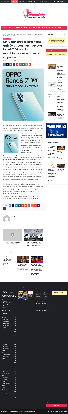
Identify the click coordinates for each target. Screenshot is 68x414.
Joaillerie (5, 379)
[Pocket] (30, 64)
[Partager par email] (38, 205)
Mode (30, 27)
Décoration (38, 296)
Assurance (48, 27)
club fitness (45, 294)
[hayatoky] (34, 14)
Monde (3, 385)
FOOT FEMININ (44, 296)
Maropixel (33, 411)
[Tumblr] (14, 64)
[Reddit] (20, 64)
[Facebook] (4, 64)
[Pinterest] (17, 64)
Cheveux (5, 344)
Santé (4, 329)
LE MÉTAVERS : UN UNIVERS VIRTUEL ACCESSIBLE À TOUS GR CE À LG (61, 115)
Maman (4, 364)
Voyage (35, 27)
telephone (44, 307)
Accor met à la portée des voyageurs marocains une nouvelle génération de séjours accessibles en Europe (52, 175)
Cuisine (59, 27)
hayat (6, 60)
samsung (37, 305)
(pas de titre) (60, 169)
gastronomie (42, 298)
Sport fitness (5, 371)
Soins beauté (5, 348)
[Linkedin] (10, 64)
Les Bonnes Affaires (6, 373)
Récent (55, 60)
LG (45, 301)
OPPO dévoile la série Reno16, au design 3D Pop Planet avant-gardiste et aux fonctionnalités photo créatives (8, 260)
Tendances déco (6, 356)
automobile (38, 292)
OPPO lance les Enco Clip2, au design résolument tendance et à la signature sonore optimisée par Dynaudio (23, 267)
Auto (43, 27)
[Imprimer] (4, 208)
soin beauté (38, 307)
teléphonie (38, 310)
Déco (22, 27)
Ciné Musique (6, 321)
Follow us (54, 288)
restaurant (44, 303)
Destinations (5, 393)
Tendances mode (6, 383)
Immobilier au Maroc (39, 301)
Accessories (5, 377)
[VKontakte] (23, 64)
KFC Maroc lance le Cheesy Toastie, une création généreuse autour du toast (35, 1)
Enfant (4, 362)
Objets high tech (14, 34)
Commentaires (62, 60)
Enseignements (6, 323)
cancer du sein (38, 294)
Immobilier (5, 327)
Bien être (5, 369)
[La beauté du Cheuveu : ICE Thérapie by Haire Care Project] (52, 84)
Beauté (18, 27)
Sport (4, 333)
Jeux (4, 387)
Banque (54, 27)
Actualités (12, 27)
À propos (61, 411)
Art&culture (5, 319)
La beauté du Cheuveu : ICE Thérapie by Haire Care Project (60, 85)
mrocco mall (38, 303)
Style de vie (4, 389)
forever (37, 298)
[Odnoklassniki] (26, 64)
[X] (7, 64)
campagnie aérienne (45, 292)
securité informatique (45, 305)
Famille (26, 27)
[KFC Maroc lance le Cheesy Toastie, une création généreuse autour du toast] (61, 148)
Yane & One (44, 310)
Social (4, 331)
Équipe (65, 411)
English (3, 358)
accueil (6, 27)
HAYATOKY (22, 411)
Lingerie (4, 381)
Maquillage (5, 346)
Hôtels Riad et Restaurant (8, 396)
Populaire (49, 60)
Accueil (5, 34)
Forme (39, 27)
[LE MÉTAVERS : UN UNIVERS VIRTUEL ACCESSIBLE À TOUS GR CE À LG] (52, 114)
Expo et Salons (6, 325)
